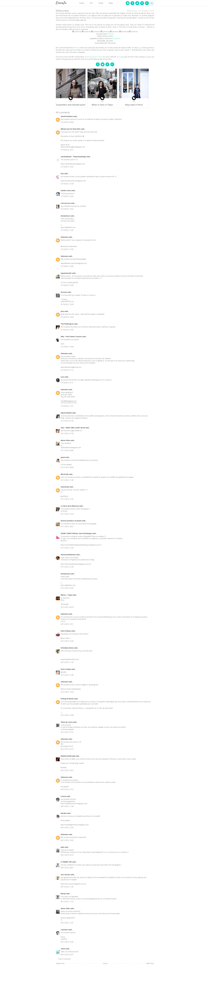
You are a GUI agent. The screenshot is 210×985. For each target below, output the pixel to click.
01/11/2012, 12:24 (67, 499)
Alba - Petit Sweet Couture (71, 336)
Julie (63, 847)
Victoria (64, 292)
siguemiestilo (66, 273)
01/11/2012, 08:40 (67, 467)
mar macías (65, 875)
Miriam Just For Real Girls (71, 129)
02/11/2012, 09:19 (67, 607)
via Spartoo (116, 38)
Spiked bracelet (98, 140)
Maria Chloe (65, 440)
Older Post (150, 963)
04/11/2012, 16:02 (67, 840)
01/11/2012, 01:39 (67, 433)
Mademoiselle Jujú (68, 756)
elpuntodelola (66, 413)
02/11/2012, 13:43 (67, 692)
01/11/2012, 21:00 (67, 548)
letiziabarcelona (67, 648)
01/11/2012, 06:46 (67, 450)
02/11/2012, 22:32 (67, 732)
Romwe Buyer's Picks (94, 57)
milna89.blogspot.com (68, 401)
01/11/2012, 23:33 (67, 588)
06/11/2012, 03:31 (67, 955)
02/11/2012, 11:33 (67, 662)
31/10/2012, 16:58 (67, 266)
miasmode (65, 487)
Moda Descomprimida (69, 246)
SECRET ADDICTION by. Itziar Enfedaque (76, 533)
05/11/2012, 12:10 (67, 902)
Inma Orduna (66, 631)
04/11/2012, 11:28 (67, 806)
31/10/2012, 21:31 (67, 383)
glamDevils (64, 496)
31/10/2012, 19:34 (67, 330)
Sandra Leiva (66, 190)
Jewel (63, 457)
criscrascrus (66, 203)
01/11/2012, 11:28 (67, 480)
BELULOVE (65, 474)
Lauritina (64, 930)
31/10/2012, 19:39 (67, 347)
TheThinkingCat (67, 324)
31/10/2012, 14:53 (67, 209)
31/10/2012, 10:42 (67, 167)
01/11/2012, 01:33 (67, 421)
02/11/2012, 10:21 (67, 624)
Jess (62, 311)
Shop (111, 3)
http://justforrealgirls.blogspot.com (73, 147)
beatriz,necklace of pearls (71, 521)
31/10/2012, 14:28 (67, 184)
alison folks (65, 908)
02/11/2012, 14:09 (67, 715)
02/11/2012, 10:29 (67, 641)
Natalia (64, 813)
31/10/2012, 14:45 (67, 196)
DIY (91, 3)
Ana (62, 173)
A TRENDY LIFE (66, 862)
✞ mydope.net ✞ (67, 746)
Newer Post (60, 963)
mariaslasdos (76, 689)
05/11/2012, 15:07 (67, 923)
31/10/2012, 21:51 (67, 406)
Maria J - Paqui (67, 595)
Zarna (63, 949)
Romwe (111, 34)
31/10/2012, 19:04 (67, 285)
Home (81, 3)
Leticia (63, 796)
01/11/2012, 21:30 (67, 567)
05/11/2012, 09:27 (67, 868)
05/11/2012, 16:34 (67, 942)
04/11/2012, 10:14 (67, 789)
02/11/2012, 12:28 (67, 675)
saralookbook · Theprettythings (74, 157)
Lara (63, 377)
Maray (63, 894)
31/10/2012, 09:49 (67, 122)
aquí (139, 47)
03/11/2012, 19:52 (67, 770)
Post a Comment (65, 959)
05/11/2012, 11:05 (67, 887)
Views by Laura (67, 722)
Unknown (64, 237)
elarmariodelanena (68, 555)
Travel (100, 3)
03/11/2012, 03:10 (67, 749)
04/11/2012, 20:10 (67, 855)
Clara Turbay (66, 669)
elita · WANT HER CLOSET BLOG (73, 428)
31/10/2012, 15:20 (67, 230)
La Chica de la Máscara (70, 506)
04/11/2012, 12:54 (67, 827)
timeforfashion (67, 116)
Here (118, 57)
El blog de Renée (67, 699)
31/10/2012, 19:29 (67, 304)
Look (70, 101)
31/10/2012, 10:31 (67, 150)
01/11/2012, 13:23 (67, 514)
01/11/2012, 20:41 (67, 526)
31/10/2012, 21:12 (67, 370)
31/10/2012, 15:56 (67, 249)
